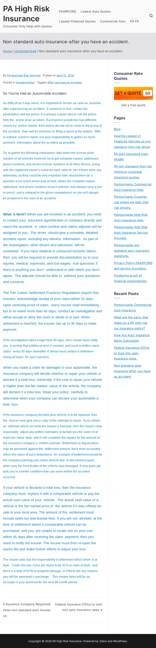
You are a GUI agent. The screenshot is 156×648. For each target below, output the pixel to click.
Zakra (103, 641)
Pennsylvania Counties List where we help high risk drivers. (131, 202)
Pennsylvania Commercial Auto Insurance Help (133, 187)
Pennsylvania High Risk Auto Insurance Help (131, 217)
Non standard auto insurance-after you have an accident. (132, 371)
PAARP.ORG (67, 11)
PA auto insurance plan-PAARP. (131, 156)
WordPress (120, 641)
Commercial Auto (113, 21)
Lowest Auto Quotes (96, 11)
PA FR (134, 21)
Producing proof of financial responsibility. (130, 278)
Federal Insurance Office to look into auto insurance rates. (132, 353)
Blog (117, 129)
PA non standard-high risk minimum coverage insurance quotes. (133, 171)
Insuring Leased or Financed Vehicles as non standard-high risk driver (132, 141)
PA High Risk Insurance (67, 641)
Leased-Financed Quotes (77, 21)
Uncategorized (25, 82)
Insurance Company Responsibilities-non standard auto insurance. (27, 610)
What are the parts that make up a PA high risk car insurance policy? (131, 322)
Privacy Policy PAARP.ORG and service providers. (133, 265)
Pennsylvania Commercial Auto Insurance (133, 307)
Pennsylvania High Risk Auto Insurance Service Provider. (131, 232)
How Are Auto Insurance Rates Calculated (132, 338)
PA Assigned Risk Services (24, 75)
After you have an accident (65, 82)
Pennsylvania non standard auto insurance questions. (132, 250)
